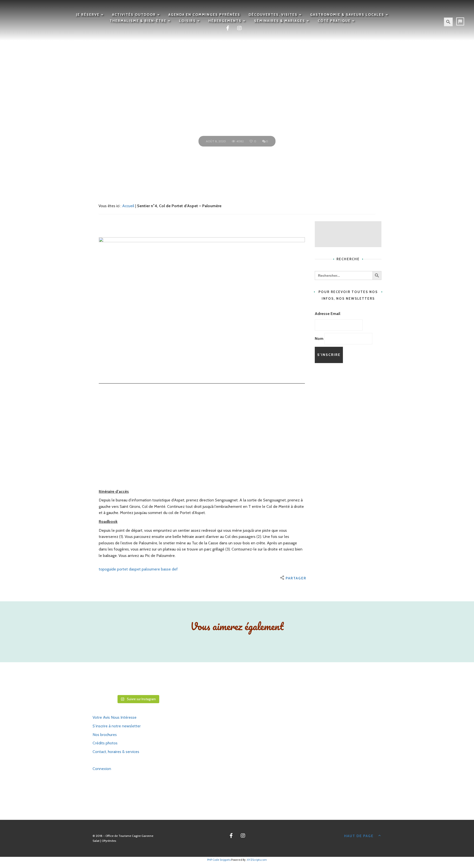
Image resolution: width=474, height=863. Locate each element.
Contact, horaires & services (116, 751)
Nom (319, 338)
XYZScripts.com (257, 860)
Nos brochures (105, 734)
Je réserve (87, 14)
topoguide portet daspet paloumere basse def (138, 569)
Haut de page (359, 836)
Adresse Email (327, 313)
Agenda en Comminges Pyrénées (204, 14)
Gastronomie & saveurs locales (347, 14)
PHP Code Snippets (219, 860)
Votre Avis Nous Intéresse (115, 717)
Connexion (102, 768)
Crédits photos (105, 743)
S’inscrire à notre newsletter (117, 726)
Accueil (128, 205)
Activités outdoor (134, 14)
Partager (296, 578)
